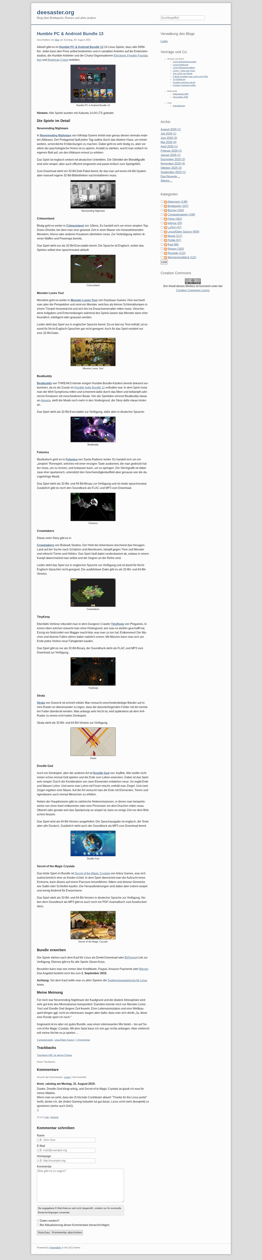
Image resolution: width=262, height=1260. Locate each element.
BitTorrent (131, 957)
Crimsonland (75, 225)
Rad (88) (173, 244)
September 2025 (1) (173, 172)
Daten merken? (49, 1220)
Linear (67, 1077)
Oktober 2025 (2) (171, 167)
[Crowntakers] (93, 593)
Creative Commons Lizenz (193, 290)
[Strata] (93, 742)
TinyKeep (117, 623)
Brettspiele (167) (178, 206)
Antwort (54, 1117)
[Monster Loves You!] (93, 352)
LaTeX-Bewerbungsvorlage (184, 62)
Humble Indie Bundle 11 (89, 387)
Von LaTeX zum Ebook (182, 73)
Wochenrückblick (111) (182, 257)
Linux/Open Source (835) (183, 231)
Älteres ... (166, 180)
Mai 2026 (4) (168, 142)
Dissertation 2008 (180, 97)
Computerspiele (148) (181, 214)
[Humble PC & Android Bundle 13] (93, 84)
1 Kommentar (83, 1040)
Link (47, 1117)
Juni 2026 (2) (169, 137)
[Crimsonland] (93, 269)
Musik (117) (175, 235)
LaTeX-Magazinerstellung (184, 68)
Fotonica (72, 459)
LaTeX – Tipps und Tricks (184, 71)
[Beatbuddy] (93, 429)
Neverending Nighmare (55, 135)
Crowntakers (45, 545)
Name (41, 1135)
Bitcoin (143, 968)
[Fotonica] (93, 507)
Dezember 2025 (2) (173, 159)
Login (164, 41)
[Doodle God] (93, 843)
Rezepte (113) (176, 253)
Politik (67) (174, 240)
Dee (57, 40)
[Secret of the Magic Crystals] (93, 925)
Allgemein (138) (177, 201)
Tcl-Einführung (179, 79)
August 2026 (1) (171, 129)
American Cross (58, 59)
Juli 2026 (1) (168, 133)
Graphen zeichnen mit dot (184, 82)
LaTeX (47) (174, 227)
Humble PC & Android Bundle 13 (70, 33)
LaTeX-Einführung (180, 65)
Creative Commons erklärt (184, 85)
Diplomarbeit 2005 (180, 94)
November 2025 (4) (173, 163)
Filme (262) (175, 218)
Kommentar (44, 1166)
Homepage (44, 1156)
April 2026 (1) (169, 146)
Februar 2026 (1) (171, 150)
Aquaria (46, 400)
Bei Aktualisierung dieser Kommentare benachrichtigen (74, 1224)
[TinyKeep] (93, 671)
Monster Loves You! (84, 300)
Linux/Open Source (64, 1040)
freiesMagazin (179, 106)
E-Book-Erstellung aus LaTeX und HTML (190, 76)
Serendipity (55, 1247)
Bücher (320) (176, 210)
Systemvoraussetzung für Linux (127, 980)
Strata (41, 702)
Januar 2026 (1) (171, 155)
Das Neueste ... (170, 176)
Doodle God (101, 773)
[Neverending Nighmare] (93, 194)
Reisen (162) (176, 248)
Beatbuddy (44, 383)
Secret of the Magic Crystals (92, 873)
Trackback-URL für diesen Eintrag (54, 1055)
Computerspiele (45, 1040)
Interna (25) (175, 223)
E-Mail (41, 1145)
